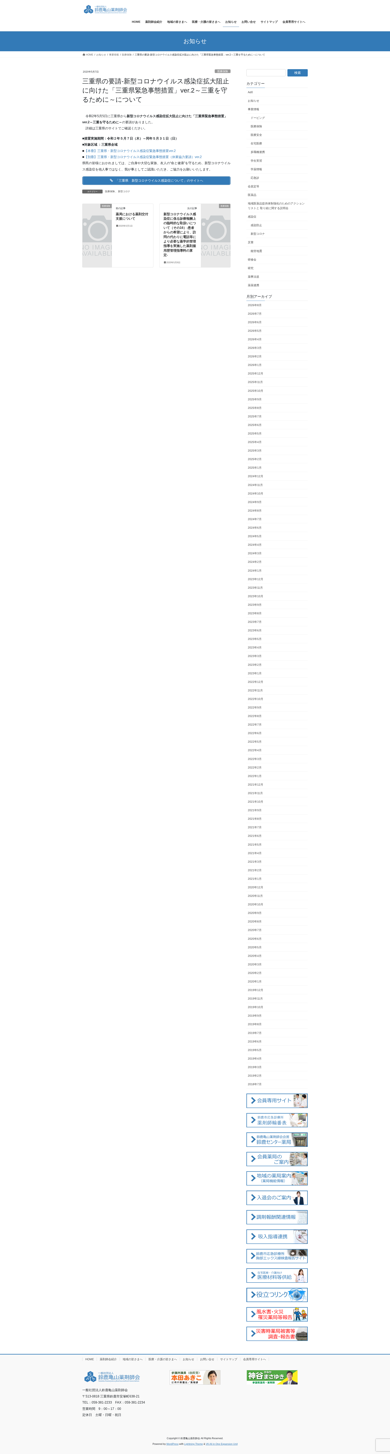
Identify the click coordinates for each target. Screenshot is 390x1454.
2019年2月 (255, 1075)
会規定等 (253, 186)
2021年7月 (255, 827)
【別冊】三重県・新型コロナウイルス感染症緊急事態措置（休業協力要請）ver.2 (143, 157)
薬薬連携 (253, 285)
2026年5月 (255, 330)
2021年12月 (255, 784)
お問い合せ (207, 1359)
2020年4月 (255, 955)
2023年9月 (255, 604)
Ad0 (250, 92)
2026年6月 (255, 322)
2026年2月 (255, 356)
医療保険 (222, 71)
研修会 (252, 259)
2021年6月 (255, 835)
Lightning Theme (193, 1444)
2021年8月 (255, 818)
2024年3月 (255, 553)
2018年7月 (255, 1084)
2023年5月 (255, 639)
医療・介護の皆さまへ (162, 1359)
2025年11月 (255, 382)
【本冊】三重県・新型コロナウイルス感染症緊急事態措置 (126, 151)
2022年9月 (255, 707)
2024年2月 (255, 561)
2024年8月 (255, 510)
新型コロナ (124, 191)
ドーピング (258, 117)
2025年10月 (255, 390)
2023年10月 (255, 596)
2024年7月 (255, 519)
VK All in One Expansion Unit (222, 1444)
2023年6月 (255, 630)
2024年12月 (255, 476)
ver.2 (172, 151)
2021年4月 (255, 853)
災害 (251, 242)
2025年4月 (255, 442)
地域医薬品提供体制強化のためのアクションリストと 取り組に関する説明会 (276, 206)
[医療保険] (97, 212)
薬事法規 (253, 276)
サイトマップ (228, 1359)
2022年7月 (255, 724)
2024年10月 (255, 493)
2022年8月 (255, 716)
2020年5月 (255, 947)
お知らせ (253, 100)
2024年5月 (255, 536)
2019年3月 (255, 1067)
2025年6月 (255, 425)
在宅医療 (256, 143)
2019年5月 (255, 1050)
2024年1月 (255, 570)
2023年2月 (255, 664)
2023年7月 (255, 621)
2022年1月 (255, 776)
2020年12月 (255, 887)
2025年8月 (255, 407)
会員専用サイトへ (254, 1359)
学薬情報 (256, 169)
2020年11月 (255, 895)
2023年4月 (255, 647)
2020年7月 (255, 930)
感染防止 (256, 225)
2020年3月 (255, 964)
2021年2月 (255, 870)
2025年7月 (255, 416)
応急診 (255, 177)
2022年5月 (255, 741)
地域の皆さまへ (133, 1359)
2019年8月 (255, 1024)
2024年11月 (255, 485)
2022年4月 (255, 750)
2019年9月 (255, 1015)
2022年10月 (255, 699)
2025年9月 (255, 399)
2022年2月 (255, 767)
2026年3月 (255, 347)
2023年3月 (255, 656)
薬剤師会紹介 (108, 1359)
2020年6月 (255, 938)
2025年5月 (255, 433)
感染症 (252, 216)
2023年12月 (255, 579)
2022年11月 (255, 690)
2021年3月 (255, 861)
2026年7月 (255, 313)
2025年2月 (255, 459)
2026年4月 (255, 339)
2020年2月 (255, 973)
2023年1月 (255, 673)
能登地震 (256, 251)
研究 (251, 268)
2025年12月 (255, 373)
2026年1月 (255, 365)
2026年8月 (255, 305)
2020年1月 (255, 981)
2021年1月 (255, 878)
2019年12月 (255, 990)
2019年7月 (255, 1033)
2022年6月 (255, 733)
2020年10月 (255, 904)
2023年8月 (255, 613)
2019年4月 (255, 1058)
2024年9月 (255, 502)
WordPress (172, 1444)
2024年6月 (255, 527)
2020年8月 (255, 921)
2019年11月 (255, 998)
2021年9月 (255, 810)
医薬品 (252, 194)
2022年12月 (255, 681)
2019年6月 (255, 1041)
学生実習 (256, 160)
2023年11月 (255, 587)
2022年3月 (255, 759)
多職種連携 (258, 152)
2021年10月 (255, 801)
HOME (89, 1359)
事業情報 (253, 109)
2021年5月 (255, 844)
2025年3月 (255, 450)
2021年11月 (255, 793)
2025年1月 (255, 467)
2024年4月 (255, 544)
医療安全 (256, 134)
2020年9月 (255, 913)
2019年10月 (255, 1007)
